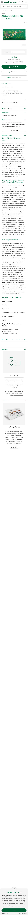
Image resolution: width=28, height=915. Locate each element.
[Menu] (2, 2)
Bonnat (14, 115)
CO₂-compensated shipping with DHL (14, 62)
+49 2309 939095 (16, 393)
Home (3, 10)
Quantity (6, 52)
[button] (25, 23)
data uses (16, 896)
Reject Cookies (4, 913)
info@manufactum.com (17, 395)
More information (23, 913)
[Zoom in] (25, 45)
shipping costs (20, 61)
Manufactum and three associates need (11, 895)
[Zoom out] (23, 45)
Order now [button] (14, 447)
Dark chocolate (9, 10)
